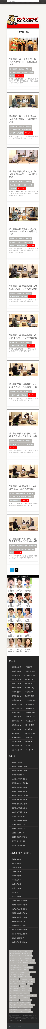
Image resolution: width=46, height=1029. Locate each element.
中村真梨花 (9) (16, 880)
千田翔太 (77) (29, 683)
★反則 (19, 962)
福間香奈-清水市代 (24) (19, 905)
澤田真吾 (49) (16, 696)
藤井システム (20, 1002)
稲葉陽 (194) (29, 692)
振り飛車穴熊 (25, 981)
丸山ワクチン (23, 972)
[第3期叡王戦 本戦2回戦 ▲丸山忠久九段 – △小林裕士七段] (23, 376)
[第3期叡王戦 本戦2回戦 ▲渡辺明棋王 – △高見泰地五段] (23, 477)
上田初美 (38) (16, 871)
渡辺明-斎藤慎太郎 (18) (19, 837)
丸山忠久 (12, 293)
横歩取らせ (22, 983)
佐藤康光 (12, 440)
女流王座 (27, 634)
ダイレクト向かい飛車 (27, 444)
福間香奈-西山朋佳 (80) (19, 900)
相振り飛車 (19, 993)
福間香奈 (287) (16, 859)
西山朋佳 (28, 621)
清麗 (11, 634)
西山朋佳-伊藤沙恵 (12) (19, 934)
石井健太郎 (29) (17, 704)
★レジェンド (24, 960)
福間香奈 (11, 636)
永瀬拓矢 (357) (16, 671)
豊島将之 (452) (29, 679)
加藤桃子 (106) (16, 884)
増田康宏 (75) (16, 679)
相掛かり (23, 345)
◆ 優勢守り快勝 (14, 296)
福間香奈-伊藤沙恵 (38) (19, 917)
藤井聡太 (11, 591)
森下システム (13, 983)
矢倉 (19, 997)
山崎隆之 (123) (30, 717)
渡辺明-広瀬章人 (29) (18, 833)
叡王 (28, 604)
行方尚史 (21, 342)
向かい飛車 (13, 976)
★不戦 (32, 960)
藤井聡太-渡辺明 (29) (18, 775)
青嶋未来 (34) (30, 708)
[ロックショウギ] (23, 24)
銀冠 (19, 1007)
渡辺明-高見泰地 (20, 493)
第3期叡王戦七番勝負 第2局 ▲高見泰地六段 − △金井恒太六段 (23, 174)
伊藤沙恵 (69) (16, 888)
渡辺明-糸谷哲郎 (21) (18, 845)
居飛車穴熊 (28, 976)
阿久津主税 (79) (17, 721)
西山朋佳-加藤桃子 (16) (19, 929)
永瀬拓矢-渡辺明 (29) (18, 816)
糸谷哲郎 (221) (29, 688)
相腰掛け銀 (13, 997)
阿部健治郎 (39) (17, 746)
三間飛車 (19, 969)
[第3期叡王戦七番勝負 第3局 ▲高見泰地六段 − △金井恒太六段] (23, 108)
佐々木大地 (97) (17, 750)
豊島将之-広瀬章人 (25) (19, 804)
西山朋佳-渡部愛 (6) (18, 938)
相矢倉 (12, 75)
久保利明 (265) (16, 737)
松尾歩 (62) (28, 741)
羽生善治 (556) (30, 712)
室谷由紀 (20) (16, 896)
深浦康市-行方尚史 (22, 545)
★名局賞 (25, 962)
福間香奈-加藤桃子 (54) (19, 913)
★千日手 (12, 133)
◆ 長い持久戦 (27, 958)
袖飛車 (28, 1002)
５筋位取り (29, 1012)
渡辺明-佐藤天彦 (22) (18, 828)
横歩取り (12, 245)
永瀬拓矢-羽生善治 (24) (19, 820)
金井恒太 (21, 69)
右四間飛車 (21, 974)
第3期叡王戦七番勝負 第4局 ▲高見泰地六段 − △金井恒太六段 (23, 62)
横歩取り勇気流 (14, 986)
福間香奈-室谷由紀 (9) (19, 925)
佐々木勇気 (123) (29, 675)
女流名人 (11, 649)
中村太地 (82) (16, 683)
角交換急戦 (13, 1005)
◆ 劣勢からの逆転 (27, 242)
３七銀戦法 (27, 1009)
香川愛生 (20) (16, 876)
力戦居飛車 (20, 133)
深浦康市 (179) (29, 729)
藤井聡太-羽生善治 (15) (19, 791)
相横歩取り (21, 995)
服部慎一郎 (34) (17, 708)
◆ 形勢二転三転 (14, 444)
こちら (20, 1020)
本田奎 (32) (29, 750)
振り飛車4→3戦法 (15, 981)
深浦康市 (12, 545)
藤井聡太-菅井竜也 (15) (19, 779)
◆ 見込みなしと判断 (15, 958)
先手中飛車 (32, 972)
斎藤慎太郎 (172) (17, 700)
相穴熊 (34, 995)
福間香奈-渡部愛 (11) (18, 921)
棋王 (19, 604)
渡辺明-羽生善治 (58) (18, 841)
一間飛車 (12, 969)
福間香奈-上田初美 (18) (19, 909)
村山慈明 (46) (16, 741)
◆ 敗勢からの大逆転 (27, 72)
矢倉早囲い (26, 997)
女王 (19, 634)
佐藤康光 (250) (31, 700)
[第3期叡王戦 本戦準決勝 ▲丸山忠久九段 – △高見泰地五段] (23, 277)
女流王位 (19, 649)
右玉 (27, 974)
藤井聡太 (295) (16, 667)
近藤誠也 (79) (16, 688)
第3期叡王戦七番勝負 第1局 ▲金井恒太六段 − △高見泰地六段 (23, 231)
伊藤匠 (28, 606)
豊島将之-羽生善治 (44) (19, 808)
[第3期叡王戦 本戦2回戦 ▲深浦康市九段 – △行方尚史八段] (23, 530)
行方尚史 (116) (30, 733)
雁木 (11, 552)
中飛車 (26, 969)
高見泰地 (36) (30, 704)
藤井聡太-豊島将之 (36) (19, 766)
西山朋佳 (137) (16, 863)
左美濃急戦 (24, 979)
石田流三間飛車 (14, 1000)
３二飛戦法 (21, 1012)
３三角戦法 (13, 1012)
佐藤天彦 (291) (30, 671)
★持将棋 (32, 962)
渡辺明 (12, 493)
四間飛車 (20, 976)
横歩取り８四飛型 (26, 990)
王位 (28, 589)
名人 (19, 589)
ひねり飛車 (13, 965)
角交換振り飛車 (22, 1005)
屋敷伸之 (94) (16, 725)
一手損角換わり (28, 967)
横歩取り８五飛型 (15, 500)
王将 (11, 619)
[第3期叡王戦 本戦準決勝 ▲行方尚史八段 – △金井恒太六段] (23, 327)
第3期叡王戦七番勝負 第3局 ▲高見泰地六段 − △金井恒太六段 (23, 119)
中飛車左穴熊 (13, 972)
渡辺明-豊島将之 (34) (18, 824)
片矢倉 (12, 993)
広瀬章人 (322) (29, 696)
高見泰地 (28, 69)
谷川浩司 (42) (16, 729)
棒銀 (32, 981)
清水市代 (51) (16, 867)
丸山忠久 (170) (30, 721)
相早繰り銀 (13, 995)
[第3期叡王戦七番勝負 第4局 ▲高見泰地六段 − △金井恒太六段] (23, 50)
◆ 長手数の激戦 (14, 960)
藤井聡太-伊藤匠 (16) (18, 762)
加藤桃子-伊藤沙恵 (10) (19, 942)
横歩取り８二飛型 (26, 988)
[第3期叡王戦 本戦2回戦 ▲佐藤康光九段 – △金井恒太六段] (23, 425)
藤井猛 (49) (28, 737)
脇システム (28, 1000)
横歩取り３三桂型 (15, 988)
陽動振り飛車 (13, 1009)
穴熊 (22, 1000)
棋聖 (19, 619)
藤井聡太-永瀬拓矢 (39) (19, 770)
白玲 (28, 619)
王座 (11, 604)
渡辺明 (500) (16, 675)
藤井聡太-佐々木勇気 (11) (20, 783)
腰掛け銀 (12, 1002)
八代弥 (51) (29, 746)
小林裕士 (19, 391)
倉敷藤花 (27, 649)
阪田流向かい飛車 (27, 1007)
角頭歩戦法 (13, 1007)
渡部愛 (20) (15, 892)
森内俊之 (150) (16, 712)
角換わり (31, 1005)
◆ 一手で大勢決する (15, 951)
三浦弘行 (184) (16, 717)
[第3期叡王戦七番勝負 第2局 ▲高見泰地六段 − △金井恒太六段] (23, 163)
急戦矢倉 (31, 979)
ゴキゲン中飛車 (22, 965)
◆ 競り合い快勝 (26, 129)
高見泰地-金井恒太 (15, 72)
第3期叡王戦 (13, 69)
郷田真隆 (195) (16, 733)
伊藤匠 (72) (28, 667)
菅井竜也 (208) (16, 692)
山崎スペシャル (14, 979)
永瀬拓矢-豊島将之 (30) (19, 812)
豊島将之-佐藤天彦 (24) (19, 799)
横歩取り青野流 (21, 245)
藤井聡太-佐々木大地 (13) (20, 795)
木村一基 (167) (29, 725)
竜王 (11, 589)
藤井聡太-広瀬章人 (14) (19, 787)
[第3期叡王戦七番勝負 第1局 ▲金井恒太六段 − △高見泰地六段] (23, 220)
